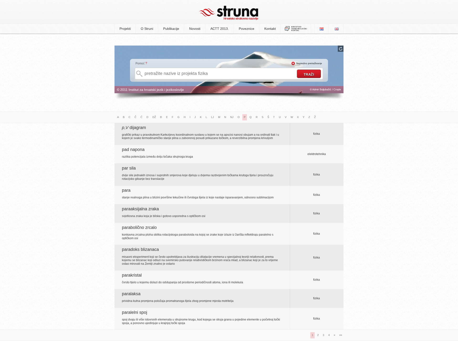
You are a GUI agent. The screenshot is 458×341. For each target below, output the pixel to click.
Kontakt (270, 29)
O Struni (147, 29)
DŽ (154, 117)
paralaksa (131, 293)
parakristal (132, 275)
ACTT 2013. (219, 29)
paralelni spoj (134, 312)
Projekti (125, 29)
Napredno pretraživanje (309, 63)
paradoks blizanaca (140, 249)
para (126, 190)
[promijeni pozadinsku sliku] (340, 49)
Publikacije (171, 29)
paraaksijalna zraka (140, 209)
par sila (129, 168)
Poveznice (246, 29)
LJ (212, 117)
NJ (232, 117)
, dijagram (134, 127)
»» (340, 335)
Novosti (194, 29)
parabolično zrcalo (139, 227)
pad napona (133, 149)
